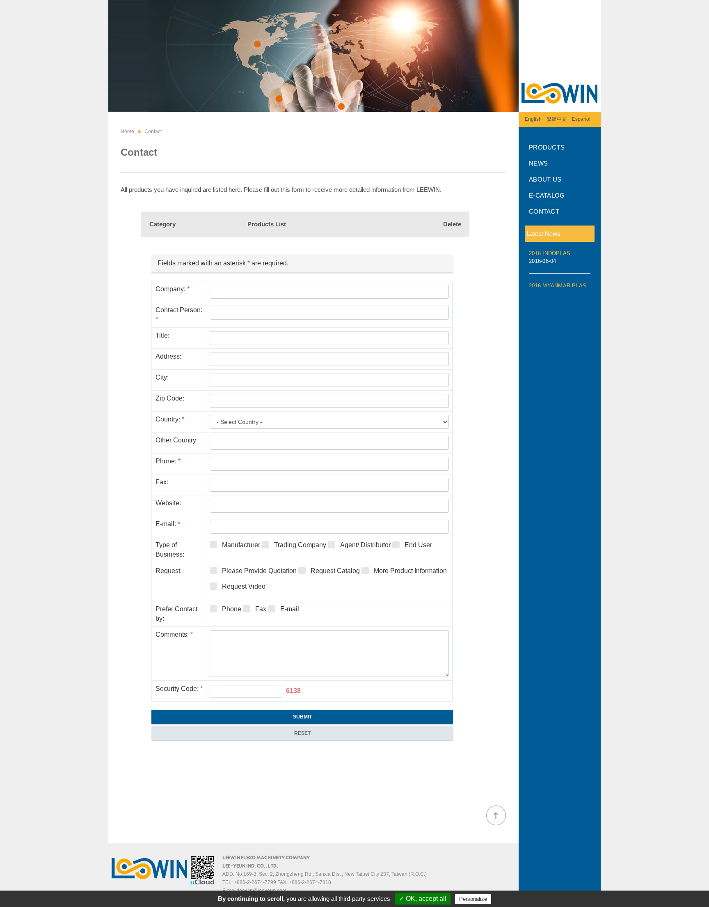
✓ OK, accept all (422, 898)
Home (127, 131)
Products (547, 147)
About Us (545, 179)
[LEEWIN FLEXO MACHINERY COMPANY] (560, 109)
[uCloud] (202, 883)
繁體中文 (557, 119)
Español (581, 119)
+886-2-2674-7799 (255, 882)
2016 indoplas (549, 254)
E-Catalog (547, 195)
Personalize (473, 899)
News (538, 163)
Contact (544, 211)
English (533, 119)
